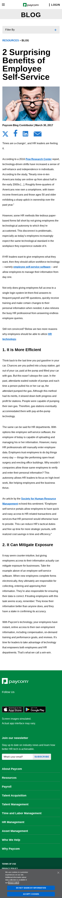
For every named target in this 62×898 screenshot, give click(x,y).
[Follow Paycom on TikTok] (43, 699)
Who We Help (11, 839)
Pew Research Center (39, 159)
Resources (9, 777)
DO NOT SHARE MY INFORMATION (31, 888)
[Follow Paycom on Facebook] (20, 699)
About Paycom (12, 768)
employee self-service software (32, 267)
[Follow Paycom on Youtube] (35, 699)
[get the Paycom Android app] (35, 711)
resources (10, 40)
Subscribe (41, 756)
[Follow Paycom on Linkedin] (5, 699)
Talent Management (15, 804)
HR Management (13, 822)
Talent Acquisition (14, 795)
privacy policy (13, 883)
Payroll (6, 786)
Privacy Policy (10, 868)
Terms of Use (9, 864)
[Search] (47, 5)
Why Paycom (11, 848)
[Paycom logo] (31, 4)
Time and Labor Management (21, 813)
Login (55, 4)
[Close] (58, 872)
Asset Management (15, 831)
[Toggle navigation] (3, 4)
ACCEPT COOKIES (31, 894)
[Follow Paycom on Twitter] (13, 699)
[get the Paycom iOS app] (13, 711)
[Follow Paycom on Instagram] (28, 699)
